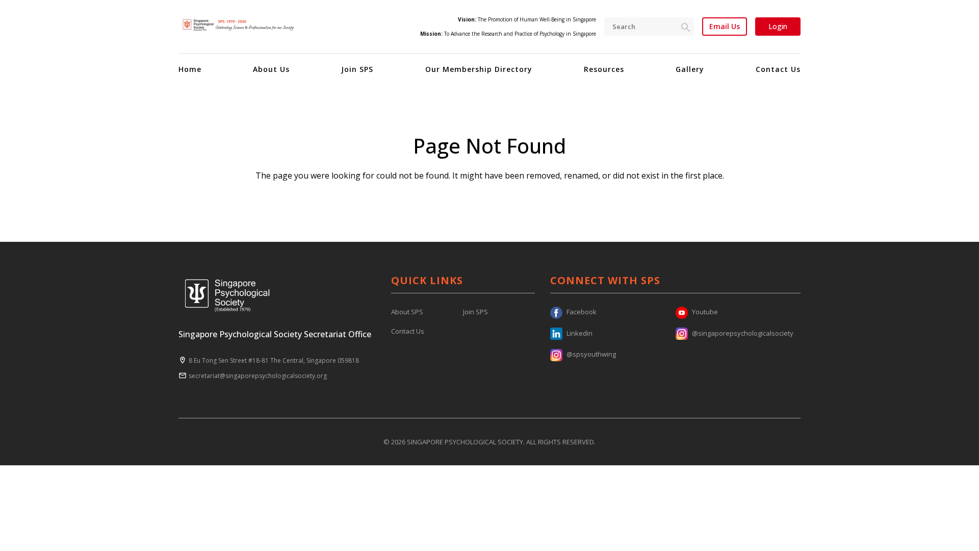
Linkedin (579, 333)
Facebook (581, 311)
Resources (604, 69)
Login (777, 26)
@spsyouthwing (591, 354)
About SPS (407, 311)
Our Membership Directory (478, 69)
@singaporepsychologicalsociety (742, 333)
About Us (271, 69)
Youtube (705, 311)
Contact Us (778, 69)
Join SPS (357, 69)
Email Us (724, 26)
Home (189, 69)
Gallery (690, 69)
